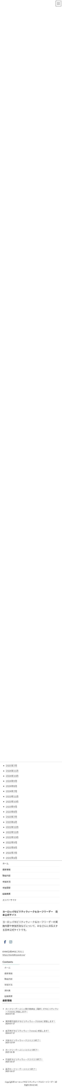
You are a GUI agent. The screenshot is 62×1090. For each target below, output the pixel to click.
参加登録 (6, 888)
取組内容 (6, 875)
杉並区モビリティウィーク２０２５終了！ (24, 1059)
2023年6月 (11, 822)
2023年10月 (12, 801)
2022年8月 (11, 847)
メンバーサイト (9, 900)
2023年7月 (11, 816)
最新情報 (6, 869)
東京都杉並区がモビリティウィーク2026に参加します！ (30, 1021)
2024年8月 (11, 786)
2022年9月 (11, 842)
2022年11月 (12, 832)
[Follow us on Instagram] (10, 942)
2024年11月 (12, 770)
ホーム (5, 863)
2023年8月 (11, 811)
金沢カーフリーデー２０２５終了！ (21, 1069)
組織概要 (6, 894)
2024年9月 (11, 781)
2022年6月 (11, 857)
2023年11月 (12, 796)
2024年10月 (12, 776)
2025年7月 (11, 765)
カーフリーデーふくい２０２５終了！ (22, 1050)
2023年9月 (11, 806)
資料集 (7, 990)
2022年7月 (11, 852)
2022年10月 (12, 837)
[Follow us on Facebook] (4, 942)
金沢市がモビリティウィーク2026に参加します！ (27, 1031)
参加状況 (6, 881)
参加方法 (8, 985)
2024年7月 (11, 791)
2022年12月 (12, 827)
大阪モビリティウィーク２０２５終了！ (23, 1040)
